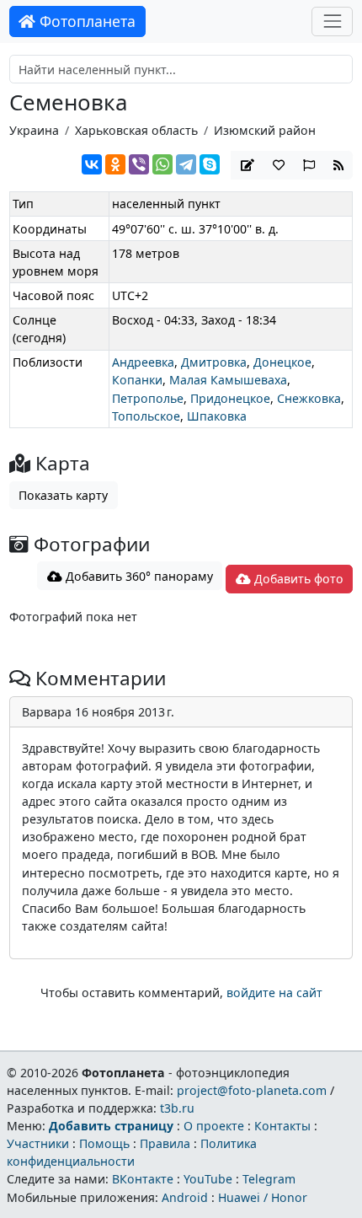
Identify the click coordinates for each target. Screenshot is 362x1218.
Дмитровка (214, 362)
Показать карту (63, 495)
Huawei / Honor (262, 1197)
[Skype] (210, 164)
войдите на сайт (274, 993)
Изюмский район (265, 130)
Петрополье (148, 398)
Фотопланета (85, 21)
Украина (34, 130)
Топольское (146, 416)
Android (185, 1197)
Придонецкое (230, 398)
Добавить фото (297, 579)
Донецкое (282, 362)
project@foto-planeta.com (252, 1090)
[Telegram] (186, 164)
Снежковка (309, 398)
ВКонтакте (142, 1179)
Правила (165, 1143)
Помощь (104, 1143)
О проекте (214, 1126)
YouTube (208, 1179)
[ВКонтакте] (92, 164)
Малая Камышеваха (228, 380)
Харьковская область (136, 130)
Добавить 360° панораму (137, 576)
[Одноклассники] (115, 164)
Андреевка (143, 362)
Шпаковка (217, 416)
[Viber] (139, 164)
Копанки (137, 380)
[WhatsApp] (162, 164)
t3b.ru (177, 1108)
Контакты (282, 1126)
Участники (38, 1143)
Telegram (268, 1179)
